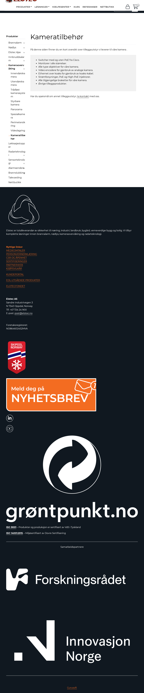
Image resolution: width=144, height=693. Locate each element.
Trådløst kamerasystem (18, 93)
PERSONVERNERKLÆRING (21, 254)
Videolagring (18, 130)
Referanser (90, 6)
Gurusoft (72, 687)
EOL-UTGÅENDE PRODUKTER (23, 280)
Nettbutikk (107, 6)
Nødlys (12, 47)
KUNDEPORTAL (15, 274)
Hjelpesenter (60, 6)
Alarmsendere (16, 168)
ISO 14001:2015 (14, 533)
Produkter (23, 6)
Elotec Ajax (14, 52)
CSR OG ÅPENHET (16, 257)
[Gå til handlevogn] (135, 7)
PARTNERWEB (14, 265)
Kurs (77, 6)
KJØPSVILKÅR (14, 268)
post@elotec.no (23, 313)
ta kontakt (83, 96)
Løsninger (41, 6)
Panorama (16, 109)
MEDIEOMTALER (15, 250)
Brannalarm (15, 42)
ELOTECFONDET (15, 286)
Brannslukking (16, 172)
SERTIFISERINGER (16, 261)
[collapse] (24, 42)
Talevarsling (15, 177)
